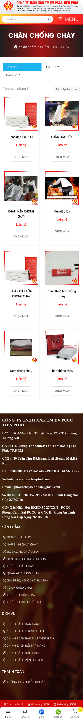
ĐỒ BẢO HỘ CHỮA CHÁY (23, 551)
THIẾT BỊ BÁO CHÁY (20, 566)
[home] (15, 47)
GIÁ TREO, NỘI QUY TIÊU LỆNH (27, 580)
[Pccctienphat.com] (41, 11)
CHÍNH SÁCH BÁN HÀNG (23, 624)
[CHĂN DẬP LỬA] (62, 114)
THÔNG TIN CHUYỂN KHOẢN (26, 681)
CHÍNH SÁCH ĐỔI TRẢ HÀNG (26, 645)
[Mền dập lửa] (62, 189)
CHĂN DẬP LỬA (62, 137)
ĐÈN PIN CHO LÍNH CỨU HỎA (26, 558)
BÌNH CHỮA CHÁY (18, 537)
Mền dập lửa (61, 211)
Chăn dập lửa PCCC (21, 137)
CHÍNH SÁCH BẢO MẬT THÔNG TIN (30, 638)
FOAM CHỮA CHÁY (19, 587)
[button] (60, 19)
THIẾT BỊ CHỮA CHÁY (20, 594)
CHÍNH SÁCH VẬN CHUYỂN (24, 660)
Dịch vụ (8, 613)
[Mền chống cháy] (21, 348)
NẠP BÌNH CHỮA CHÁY (22, 544)
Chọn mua (21, 157)
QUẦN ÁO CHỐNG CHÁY (22, 573)
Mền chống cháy (21, 370)
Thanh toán (13, 671)
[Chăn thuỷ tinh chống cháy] (62, 268)
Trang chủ (24, 717)
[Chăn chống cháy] (62, 348)
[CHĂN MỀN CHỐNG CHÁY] (21, 189)
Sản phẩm (11, 527)
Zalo (41, 717)
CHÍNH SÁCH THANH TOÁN (25, 631)
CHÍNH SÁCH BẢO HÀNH (23, 652)
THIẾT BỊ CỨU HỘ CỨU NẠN (25, 602)
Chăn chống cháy (61, 370)
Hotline (58, 717)
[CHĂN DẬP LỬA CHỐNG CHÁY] (21, 268)
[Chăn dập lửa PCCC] (21, 114)
